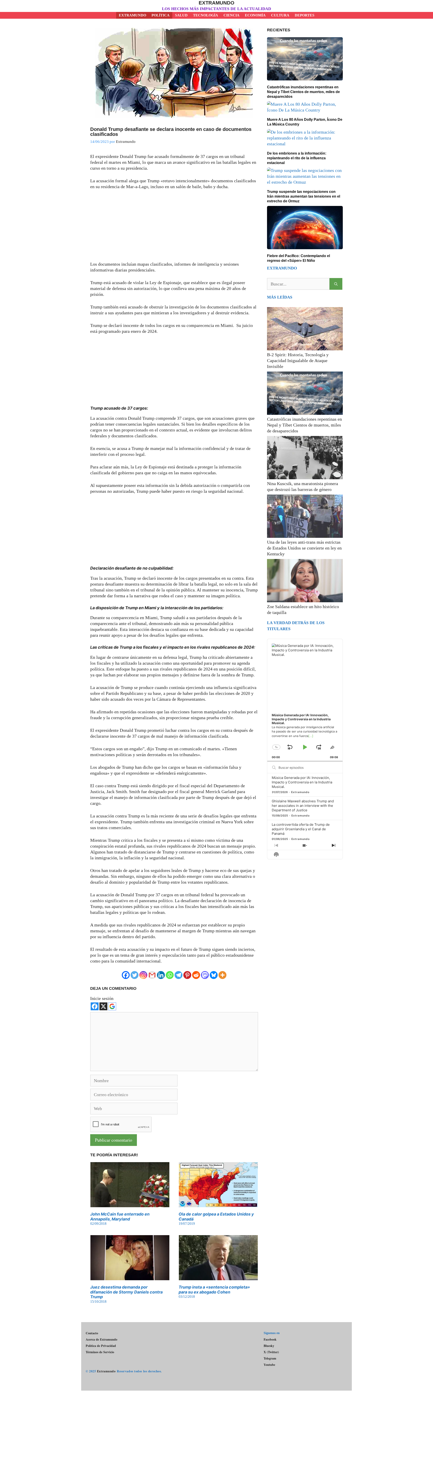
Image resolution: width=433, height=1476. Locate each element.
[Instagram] (143, 975)
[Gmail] (152, 975)
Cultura (280, 15)
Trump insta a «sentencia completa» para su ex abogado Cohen (214, 1289)
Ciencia (231, 15)
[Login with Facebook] (95, 1006)
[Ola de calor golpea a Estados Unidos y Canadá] (218, 1204)
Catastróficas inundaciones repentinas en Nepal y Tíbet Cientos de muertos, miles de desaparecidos (303, 91)
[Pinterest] (187, 975)
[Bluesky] (214, 975)
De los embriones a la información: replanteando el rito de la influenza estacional (296, 158)
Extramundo (216, 3)
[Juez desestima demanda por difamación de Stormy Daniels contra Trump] (129, 1277)
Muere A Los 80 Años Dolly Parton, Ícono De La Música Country (304, 122)
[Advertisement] (174, 227)
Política (161, 15)
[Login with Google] (112, 1006)
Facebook (270, 1339)
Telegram (270, 1358)
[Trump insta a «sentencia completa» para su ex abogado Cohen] (218, 1277)
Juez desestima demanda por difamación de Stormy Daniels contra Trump (126, 1292)
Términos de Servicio (100, 1352)
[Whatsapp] (170, 975)
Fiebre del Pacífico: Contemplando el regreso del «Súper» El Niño (298, 258)
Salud (181, 15)
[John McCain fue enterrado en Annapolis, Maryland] (129, 1204)
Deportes (304, 15)
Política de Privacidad (101, 1345)
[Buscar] (335, 284)
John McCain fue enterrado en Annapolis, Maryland (120, 1216)
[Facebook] (126, 975)
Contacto (92, 1333)
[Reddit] (196, 975)
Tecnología (205, 15)
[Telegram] (178, 975)
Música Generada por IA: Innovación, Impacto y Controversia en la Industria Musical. (302, 782)
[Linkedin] (161, 975)
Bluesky (269, 1346)
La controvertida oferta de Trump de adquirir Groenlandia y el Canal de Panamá (301, 829)
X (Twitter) (271, 1352)
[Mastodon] (205, 975)
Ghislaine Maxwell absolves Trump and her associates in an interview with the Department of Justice (303, 805)
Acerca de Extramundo (101, 1339)
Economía (255, 15)
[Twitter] (134, 975)
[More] (222, 975)
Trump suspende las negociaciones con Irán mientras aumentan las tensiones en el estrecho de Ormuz (303, 196)
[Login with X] (103, 1006)
